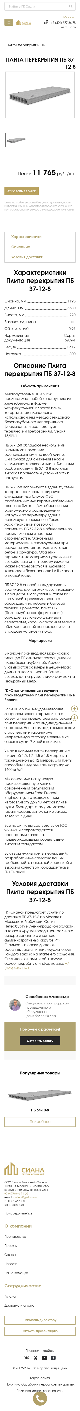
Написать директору (40, 1320)
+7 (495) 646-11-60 (16, 1193)
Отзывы (10, 1255)
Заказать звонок (21, 191)
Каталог (10, 1296)
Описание (20, 247)
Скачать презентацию (40, 1331)
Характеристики (26, 237)
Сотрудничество (23, 1286)
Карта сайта (40, 1378)
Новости (10, 1264)
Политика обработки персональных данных (40, 1384)
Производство (15, 1236)
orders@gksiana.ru (25, 1197)
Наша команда (16, 1273)
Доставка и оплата (19, 1305)
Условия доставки (27, 257)
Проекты (11, 1245)
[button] (69, 17)
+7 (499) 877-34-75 (63, 23)
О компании (18, 1226)
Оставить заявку (40, 1041)
